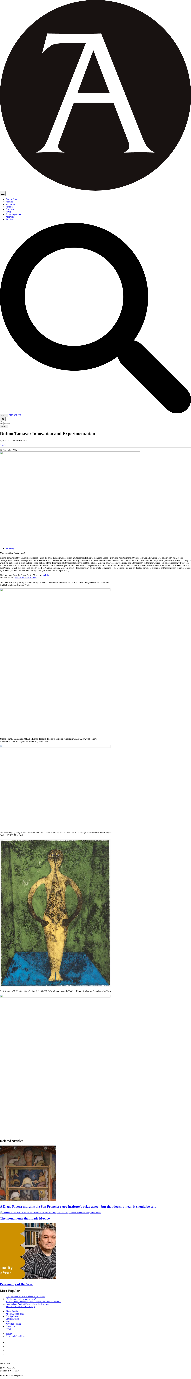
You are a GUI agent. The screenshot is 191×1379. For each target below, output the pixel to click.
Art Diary (10, 548)
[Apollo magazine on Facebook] (7, 1342)
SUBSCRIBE (15, 415)
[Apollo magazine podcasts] (7, 1354)
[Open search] (95, 412)
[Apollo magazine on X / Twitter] (7, 1346)
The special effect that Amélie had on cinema (25, 1296)
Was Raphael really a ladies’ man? (21, 1299)
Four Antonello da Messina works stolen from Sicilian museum (33, 1301)
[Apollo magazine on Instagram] (7, 1350)
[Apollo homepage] (95, 95)
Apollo (3, 445)
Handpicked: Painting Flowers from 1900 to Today (28, 1304)
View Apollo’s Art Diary (25, 577)
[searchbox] (16, 423)
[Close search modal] (3, 419)
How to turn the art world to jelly (20, 1306)
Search (4, 426)
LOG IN (4, 415)
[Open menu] (3, 193)
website (46, 575)
